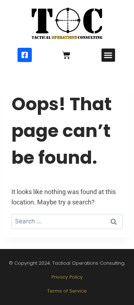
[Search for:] (67, 221)
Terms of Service (67, 291)
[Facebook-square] (25, 55)
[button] (108, 55)
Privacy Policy (67, 277)
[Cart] (66, 55)
